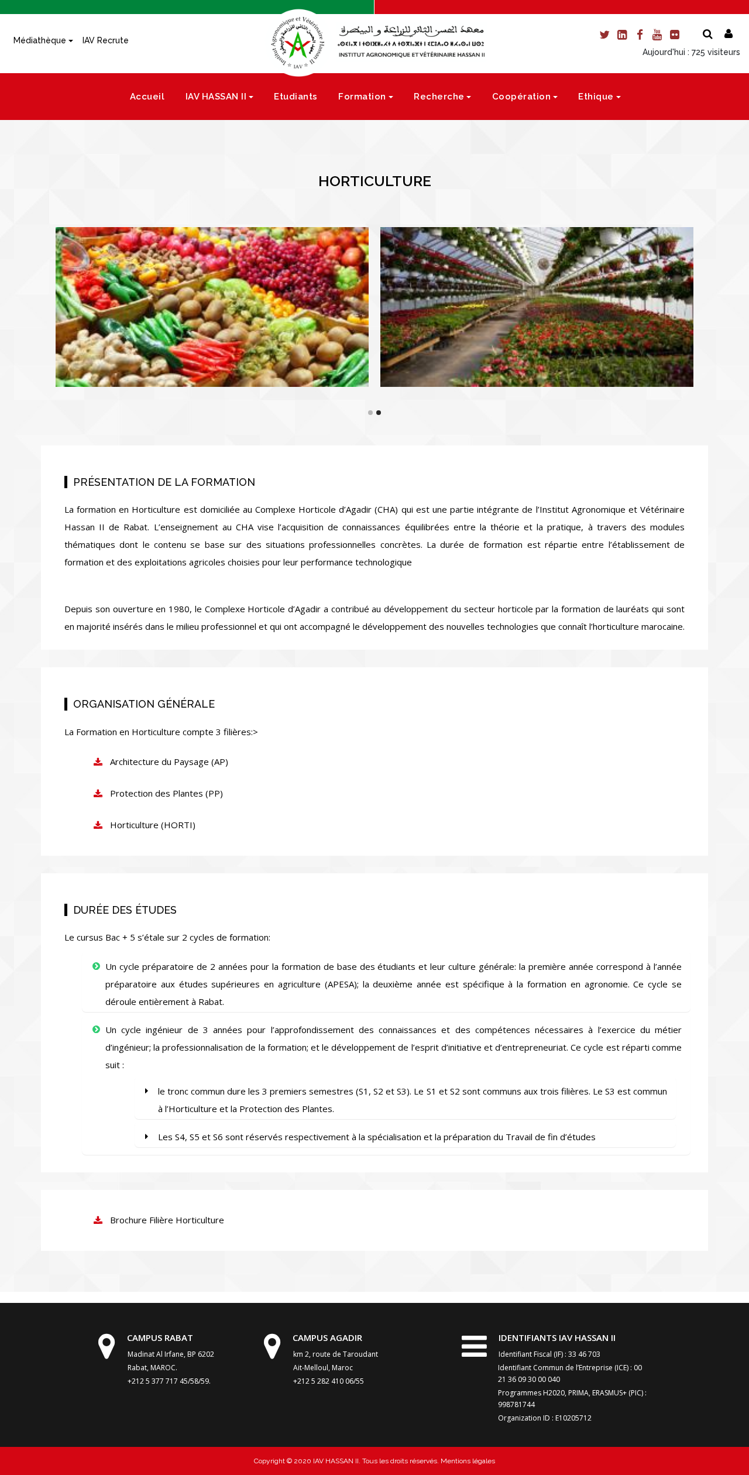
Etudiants (296, 96)
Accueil (147, 96)
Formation (362, 96)
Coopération (521, 96)
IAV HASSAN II (216, 96)
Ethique (596, 96)
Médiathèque (39, 40)
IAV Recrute (106, 40)
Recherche (439, 96)
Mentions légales (467, 1461)
